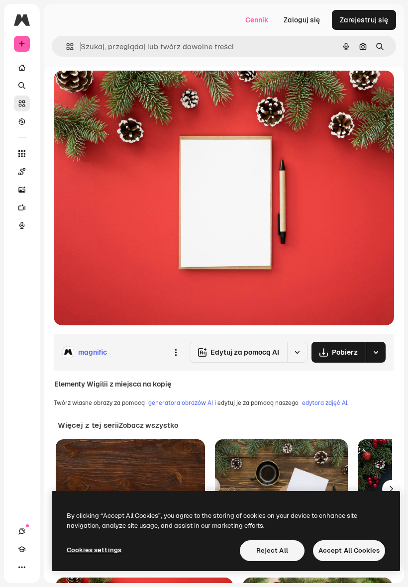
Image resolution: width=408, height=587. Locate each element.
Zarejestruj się (364, 19)
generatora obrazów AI (180, 403)
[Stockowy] (22, 103)
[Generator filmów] (22, 207)
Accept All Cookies (349, 550)
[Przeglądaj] (22, 121)
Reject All (272, 550)
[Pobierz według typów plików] (376, 352)
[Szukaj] (22, 86)
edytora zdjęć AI (324, 403)
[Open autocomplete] (66, 46)
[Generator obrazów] (22, 189)
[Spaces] (22, 172)
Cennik (257, 19)
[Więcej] (22, 567)
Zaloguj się (302, 19)
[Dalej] (391, 489)
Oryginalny (122, 89)
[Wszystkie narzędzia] (22, 154)
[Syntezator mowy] (22, 225)
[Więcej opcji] (176, 352)
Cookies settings (94, 550)
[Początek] (22, 68)
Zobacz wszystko (148, 425)
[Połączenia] (22, 531)
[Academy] (22, 549)
